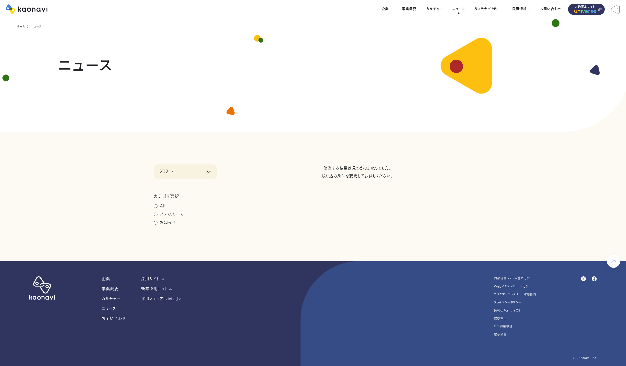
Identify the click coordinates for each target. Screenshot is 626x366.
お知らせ (168, 223)
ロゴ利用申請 (503, 326)
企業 (385, 9)
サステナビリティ (487, 9)
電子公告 (500, 334)
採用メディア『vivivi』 (160, 299)
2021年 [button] (168, 171)
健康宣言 (500, 318)
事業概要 (409, 9)
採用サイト (151, 279)
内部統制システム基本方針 (512, 278)
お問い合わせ (550, 9)
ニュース (458, 9)
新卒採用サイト (155, 289)
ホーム (21, 26)
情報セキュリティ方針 (508, 310)
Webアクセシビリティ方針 (511, 286)
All (163, 206)
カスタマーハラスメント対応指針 (515, 294)
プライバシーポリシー (507, 302)
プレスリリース (171, 214)
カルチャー (434, 9)
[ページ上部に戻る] (613, 261)
